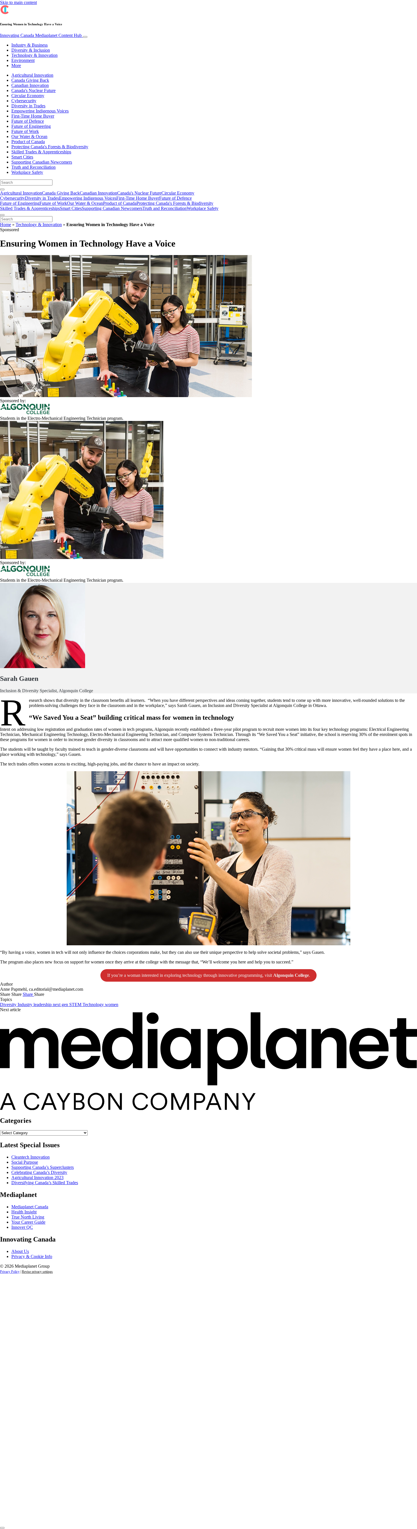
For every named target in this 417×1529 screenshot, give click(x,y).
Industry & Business (29, 45)
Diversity (9, 1004)
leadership (43, 1004)
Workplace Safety (27, 172)
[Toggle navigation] (85, 37)
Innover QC (22, 1227)
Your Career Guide (28, 1222)
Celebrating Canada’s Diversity (39, 1172)
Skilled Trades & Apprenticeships (41, 151)
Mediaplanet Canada (29, 1206)
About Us (20, 1251)
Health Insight (24, 1211)
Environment (23, 60)
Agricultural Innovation (32, 75)
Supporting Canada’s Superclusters (42, 1167)
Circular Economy (27, 95)
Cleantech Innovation (30, 1157)
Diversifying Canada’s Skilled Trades (44, 1182)
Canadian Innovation (30, 85)
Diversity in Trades (28, 105)
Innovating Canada (41, 35)
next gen (61, 1004)
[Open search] (2, 189)
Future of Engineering (31, 126)
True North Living (27, 1217)
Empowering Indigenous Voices (40, 111)
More (16, 65)
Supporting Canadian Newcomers (41, 162)
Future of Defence (27, 121)
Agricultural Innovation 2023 (37, 1177)
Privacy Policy (10, 1272)
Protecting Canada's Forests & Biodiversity (49, 146)
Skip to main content (18, 2)
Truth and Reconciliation (33, 167)
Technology (94, 1004)
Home (5, 224)
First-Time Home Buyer (32, 116)
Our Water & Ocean (29, 136)
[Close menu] (2, 215)
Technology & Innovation (34, 55)
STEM (76, 1004)
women (111, 1004)
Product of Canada (28, 141)
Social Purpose (24, 1162)
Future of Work (25, 131)
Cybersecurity (23, 100)
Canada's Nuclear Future (33, 90)
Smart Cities (22, 157)
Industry (25, 1004)
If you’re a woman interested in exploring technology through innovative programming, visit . (208, 975)
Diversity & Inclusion (30, 50)
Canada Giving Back (30, 80)
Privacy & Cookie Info (31, 1256)
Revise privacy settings (37, 1272)
